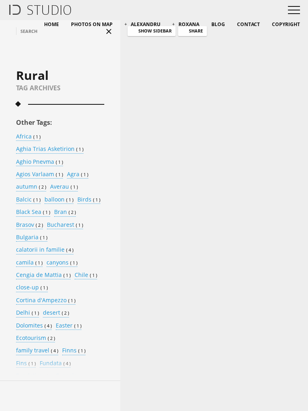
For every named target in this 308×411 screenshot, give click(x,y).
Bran (65, 212)
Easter (68, 325)
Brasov (29, 225)
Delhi (27, 312)
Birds (88, 199)
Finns (73, 350)
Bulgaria (31, 237)
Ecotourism (35, 338)
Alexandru (145, 24)
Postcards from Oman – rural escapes (201, 137)
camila (29, 262)
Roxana (188, 24)
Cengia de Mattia (43, 275)
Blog (218, 24)
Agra (77, 174)
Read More (167, 202)
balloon (59, 199)
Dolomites (34, 325)
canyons (62, 262)
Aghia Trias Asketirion (49, 149)
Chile (86, 275)
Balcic (28, 199)
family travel (37, 350)
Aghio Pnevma (39, 162)
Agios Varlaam (39, 174)
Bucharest (65, 225)
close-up (32, 287)
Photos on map (92, 24)
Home (51, 24)
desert (56, 312)
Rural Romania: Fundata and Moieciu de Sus (204, 325)
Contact (248, 24)
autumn (31, 186)
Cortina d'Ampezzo (45, 300)
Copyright (286, 24)
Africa (28, 136)
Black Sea (33, 212)
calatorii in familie (44, 249)
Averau (64, 186)
